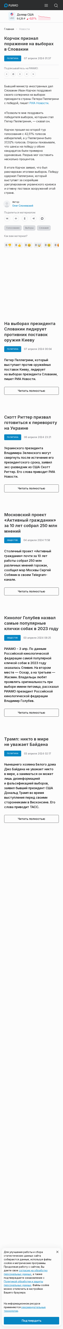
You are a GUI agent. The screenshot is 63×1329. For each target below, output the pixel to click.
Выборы (29, 228)
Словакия (44, 228)
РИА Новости (38, 103)
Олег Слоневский (22, 205)
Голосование (13, 228)
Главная (9, 29)
